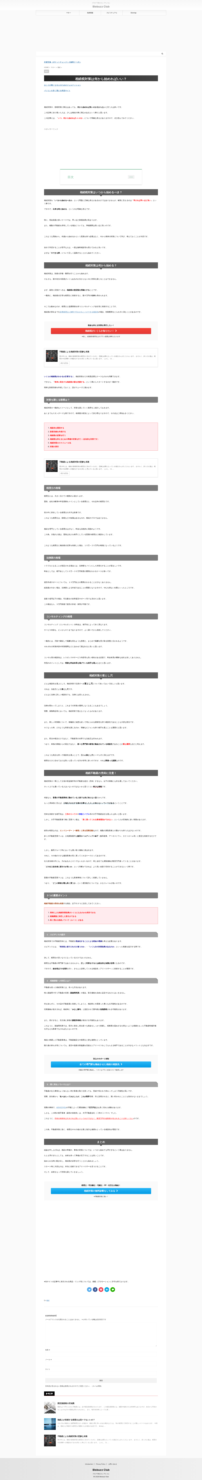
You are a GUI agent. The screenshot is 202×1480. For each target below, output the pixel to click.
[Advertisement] (101, 32)
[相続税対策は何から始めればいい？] (107, 1289)
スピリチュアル (111, 13)
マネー (68, 13)
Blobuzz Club (101, 6)
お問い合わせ (112, 1464)
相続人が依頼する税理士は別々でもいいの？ (76, 1420)
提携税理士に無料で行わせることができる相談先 (79, 312)
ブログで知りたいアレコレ (101, 1474)
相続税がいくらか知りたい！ (99, 330)
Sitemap (133, 13)
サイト (47, 1369)
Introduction (89, 1464)
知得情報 (90, 13)
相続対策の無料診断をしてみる (99, 1190)
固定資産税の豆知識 (66, 1403)
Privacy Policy (100, 1464)
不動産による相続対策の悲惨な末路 (72, 1436)
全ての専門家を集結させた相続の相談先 (100, 1064)
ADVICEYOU (61, 1107)
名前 (47, 1350)
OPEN (131, 177)
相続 (47, 1300)
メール (48, 1359)
